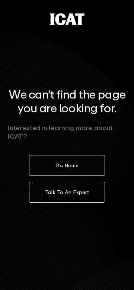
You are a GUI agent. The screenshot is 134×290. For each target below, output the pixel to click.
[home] (67, 19)
